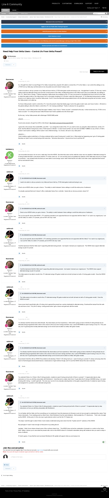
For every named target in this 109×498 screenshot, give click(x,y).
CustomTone (67, 3)
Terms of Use (9, 491)
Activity (14, 10)
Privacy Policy (17, 491)
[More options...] (21, 80)
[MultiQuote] (19, 144)
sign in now (40, 450)
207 (10, 92)
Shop (96, 3)
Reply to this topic (99, 71)
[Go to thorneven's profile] (5, 57)
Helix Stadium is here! (54, 36)
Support (88, 3)
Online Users (24, 13)
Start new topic (84, 72)
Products (56, 3)
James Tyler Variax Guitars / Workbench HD (29, 58)
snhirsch (10, 172)
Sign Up (104, 7)
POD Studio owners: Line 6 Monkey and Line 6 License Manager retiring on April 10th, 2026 (55, 41)
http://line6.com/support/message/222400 (61, 123)
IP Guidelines (26, 491)
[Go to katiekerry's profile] (10, 155)
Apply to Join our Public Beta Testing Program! (54, 26)
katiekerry (10, 149)
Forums (4, 13)
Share (7, 61)
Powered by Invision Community (54, 495)
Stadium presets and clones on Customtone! (54, 45)
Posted (23, 81)
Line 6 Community (12, 4)
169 (10, 162)
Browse (5, 10)
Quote (23, 143)
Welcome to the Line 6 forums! (54, 22)
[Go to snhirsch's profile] (10, 178)
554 (10, 184)
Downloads (78, 3)
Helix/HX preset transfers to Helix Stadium (54, 31)
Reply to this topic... (17, 457)
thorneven (12, 56)
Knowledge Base (13, 13)
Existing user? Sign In (93, 7)
